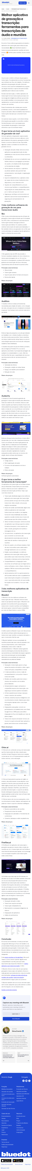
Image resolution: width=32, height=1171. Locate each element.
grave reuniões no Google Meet (14, 957)
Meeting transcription (7, 1089)
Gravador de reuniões (7, 1091)
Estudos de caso (20, 1116)
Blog (17, 1118)
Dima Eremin (7, 38)
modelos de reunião (7, 977)
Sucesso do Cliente (7, 1125)
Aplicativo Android (21, 1098)
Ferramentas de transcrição (19, 38)
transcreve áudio (18, 977)
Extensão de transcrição (8, 1102)
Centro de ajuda (20, 1130)
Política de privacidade (7, 1144)
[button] (28, 3)
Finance (4, 1132)
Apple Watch (19, 1101)
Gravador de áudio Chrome (6, 1105)
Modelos (18, 1125)
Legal (3, 1130)
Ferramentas (19, 1127)
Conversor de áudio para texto (8, 1094)
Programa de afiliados (22, 1123)
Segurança (4, 1147)
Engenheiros (5, 1127)
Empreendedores (6, 1116)
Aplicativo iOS (20, 1096)
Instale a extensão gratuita (9, 990)
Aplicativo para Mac (21, 1091)
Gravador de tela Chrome (8, 1108)
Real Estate (5, 1134)
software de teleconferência (19, 975)
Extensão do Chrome (22, 1089)
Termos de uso (5, 1142)
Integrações (19, 1132)
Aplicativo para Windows (22, 1093)
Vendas (4, 1118)
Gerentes (4, 1123)
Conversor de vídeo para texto (8, 1098)
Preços (18, 1121)
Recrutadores (5, 1121)
